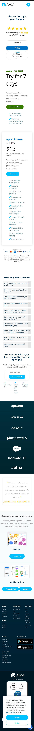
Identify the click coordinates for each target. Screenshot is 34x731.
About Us (4, 611)
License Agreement (7, 646)
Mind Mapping (16, 609)
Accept (17, 717)
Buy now (13, 174)
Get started (17, 377)
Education (15, 616)
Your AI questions (6, 662)
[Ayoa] (8, 5)
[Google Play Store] (25, 643)
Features (4, 616)
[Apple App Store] (25, 649)
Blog (3, 623)
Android (25, 589)
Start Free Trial (15, 107)
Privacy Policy (10, 712)
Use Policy (4, 649)
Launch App (17, 556)
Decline (17, 723)
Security (4, 614)
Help (26, 609)
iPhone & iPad (11, 589)
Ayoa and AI (5, 660)
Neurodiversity (16, 618)
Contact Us (27, 614)
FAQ (26, 611)
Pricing (4, 609)
